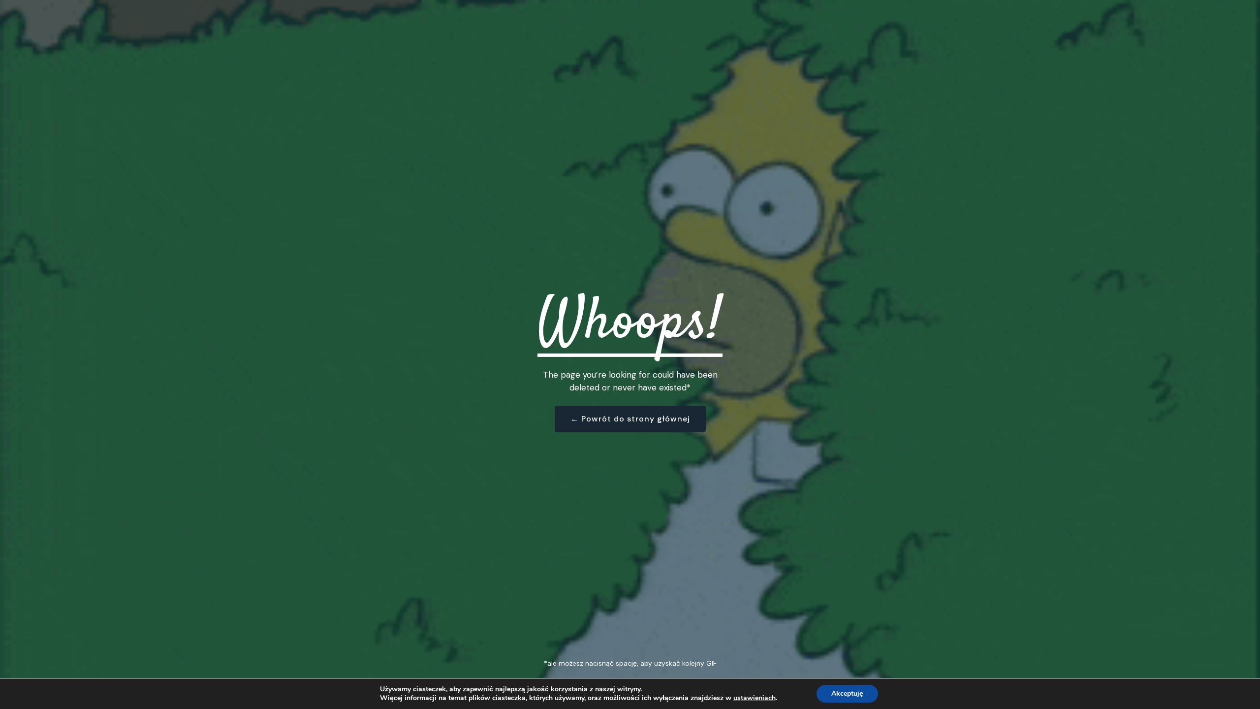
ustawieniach (754, 698)
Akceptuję (847, 693)
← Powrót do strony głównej (630, 419)
